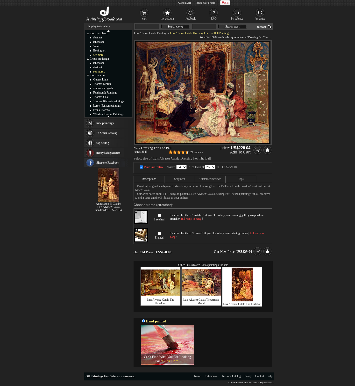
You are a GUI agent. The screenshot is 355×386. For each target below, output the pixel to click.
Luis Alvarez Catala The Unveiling (160, 301)
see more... (99, 55)
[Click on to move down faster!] (108, 116)
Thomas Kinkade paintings (108, 101)
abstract (97, 37)
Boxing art (99, 50)
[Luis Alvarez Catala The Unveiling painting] (160, 294)
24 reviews (196, 152)
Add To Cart (240, 152)
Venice (97, 46)
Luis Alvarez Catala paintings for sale (206, 265)
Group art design (99, 58)
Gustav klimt (100, 79)
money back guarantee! (108, 152)
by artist (260, 18)
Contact (259, 376)
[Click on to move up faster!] (108, 30)
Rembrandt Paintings (105, 92)
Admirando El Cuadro (108, 203)
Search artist (232, 26)
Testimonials (211, 376)
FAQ (214, 18)
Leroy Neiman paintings (107, 105)
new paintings (105, 123)
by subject (237, 18)
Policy (248, 376)
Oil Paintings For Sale (100, 376)
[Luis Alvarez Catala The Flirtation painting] (242, 300)
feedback (190, 18)
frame (197, 376)
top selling (102, 143)
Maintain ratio (153, 167)
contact (261, 27)
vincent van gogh (103, 88)
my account (167, 18)
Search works (175, 26)
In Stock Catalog (106, 133)
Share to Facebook (107, 162)
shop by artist (97, 75)
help (270, 376)
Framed (159, 237)
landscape (98, 42)
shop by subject (98, 33)
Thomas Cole (100, 97)
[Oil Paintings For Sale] (104, 21)
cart (144, 18)
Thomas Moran (102, 84)
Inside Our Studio (205, 2)
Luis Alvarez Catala (108, 207)
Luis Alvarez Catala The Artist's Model (201, 301)
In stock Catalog (231, 376)
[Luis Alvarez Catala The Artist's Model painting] (201, 295)
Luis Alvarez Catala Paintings (151, 33)
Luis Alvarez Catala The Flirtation (242, 304)
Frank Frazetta (101, 110)
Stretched (159, 219)
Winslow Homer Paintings (108, 114)
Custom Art (184, 2)
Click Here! (171, 361)
